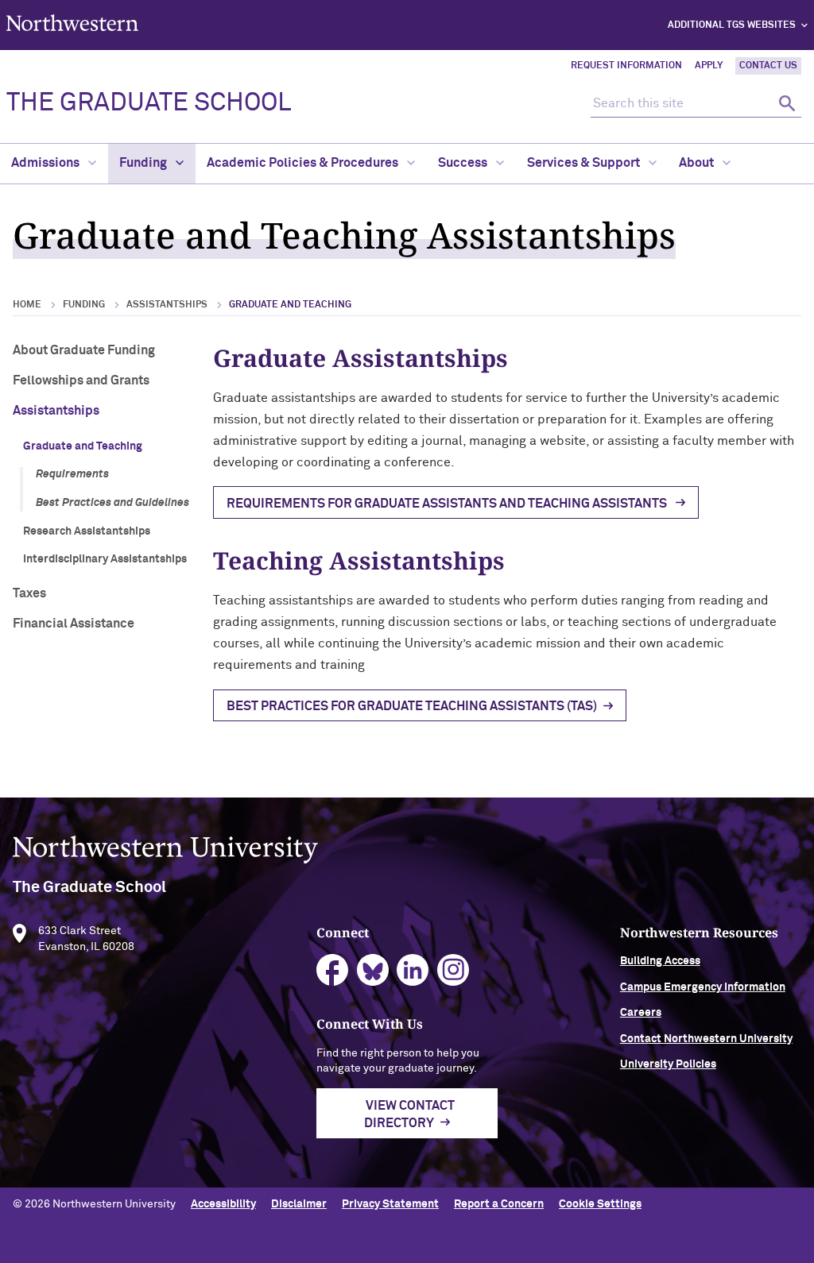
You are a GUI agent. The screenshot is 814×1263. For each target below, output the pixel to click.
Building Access (660, 961)
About (697, 162)
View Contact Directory (409, 1114)
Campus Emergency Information (702, 987)
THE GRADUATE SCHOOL (148, 103)
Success (464, 162)
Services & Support (584, 162)
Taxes (29, 593)
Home (27, 305)
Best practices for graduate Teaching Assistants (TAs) (412, 706)
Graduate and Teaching (82, 446)
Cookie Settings (600, 1204)
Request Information (626, 66)
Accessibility (223, 1204)
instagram (453, 970)
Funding (144, 162)
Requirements (72, 474)
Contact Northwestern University (706, 1039)
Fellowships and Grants (81, 380)
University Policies (668, 1064)
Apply (709, 66)
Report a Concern (499, 1204)
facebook (332, 970)
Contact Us (768, 66)
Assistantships (166, 305)
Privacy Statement (390, 1204)
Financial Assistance (73, 623)
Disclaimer (299, 1204)
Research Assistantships (86, 531)
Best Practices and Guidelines (112, 502)
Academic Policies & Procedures (304, 162)
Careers (640, 1012)
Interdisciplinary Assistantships (105, 559)
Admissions (46, 162)
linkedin (413, 970)
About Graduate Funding (84, 350)
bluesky (373, 970)
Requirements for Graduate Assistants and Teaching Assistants (448, 503)
